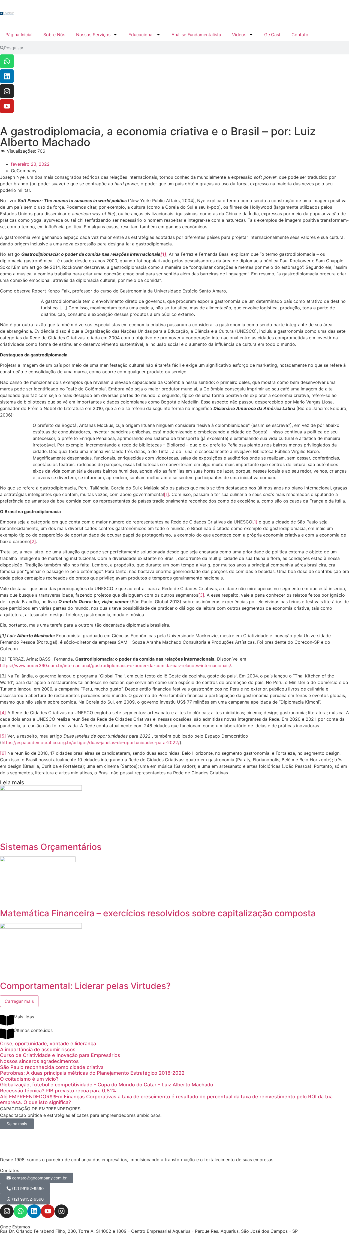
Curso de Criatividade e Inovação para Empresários (60, 1055)
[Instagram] (7, 91)
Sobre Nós (54, 34)
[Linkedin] (7, 76)
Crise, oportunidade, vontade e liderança (48, 1043)
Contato (299, 34)
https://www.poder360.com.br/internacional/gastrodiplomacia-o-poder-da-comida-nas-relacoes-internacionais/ (115, 665)
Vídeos (239, 34)
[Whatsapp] (7, 61)
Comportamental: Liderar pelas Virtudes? (85, 986)
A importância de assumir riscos (38, 1049)
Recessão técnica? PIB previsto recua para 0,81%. (59, 1090)
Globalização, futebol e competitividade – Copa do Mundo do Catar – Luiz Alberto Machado (106, 1084)
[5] (3, 736)
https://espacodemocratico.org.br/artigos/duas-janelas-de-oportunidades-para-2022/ (91, 742)
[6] (3, 753)
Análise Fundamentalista (196, 34)
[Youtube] (7, 106)
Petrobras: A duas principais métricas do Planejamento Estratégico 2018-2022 (92, 1073)
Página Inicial (18, 34)
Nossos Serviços (93, 34)
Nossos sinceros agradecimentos (39, 1061)
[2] (33, 541)
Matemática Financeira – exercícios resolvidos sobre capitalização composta (158, 913)
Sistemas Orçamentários (50, 847)
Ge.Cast (272, 34)
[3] (201, 595)
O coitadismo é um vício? (29, 1079)
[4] (3, 712)
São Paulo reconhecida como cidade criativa (52, 1067)
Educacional (141, 34)
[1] (163, 254)
